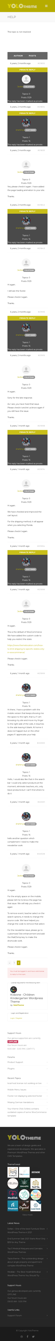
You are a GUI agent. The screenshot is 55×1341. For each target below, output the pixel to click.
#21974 (41, 469)
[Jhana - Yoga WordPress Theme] (24, 1195)
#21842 (41, 205)
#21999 (41, 673)
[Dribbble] (21, 1336)
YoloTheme (18, 1005)
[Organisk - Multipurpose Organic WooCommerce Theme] (24, 1206)
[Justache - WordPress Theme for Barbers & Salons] (35, 1173)
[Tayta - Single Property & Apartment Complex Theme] (35, 1184)
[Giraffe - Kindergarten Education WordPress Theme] (35, 1195)
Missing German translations (20, 1102)
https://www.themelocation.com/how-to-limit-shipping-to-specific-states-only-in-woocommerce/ (26, 649)
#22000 (41, 743)
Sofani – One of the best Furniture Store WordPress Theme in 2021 (26, 1231)
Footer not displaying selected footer (24, 1096)
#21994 (41, 546)
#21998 (41, 589)
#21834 (41, 107)
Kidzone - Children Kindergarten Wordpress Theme (26, 998)
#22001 (41, 802)
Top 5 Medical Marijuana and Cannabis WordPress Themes (24, 1250)
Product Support (15, 1062)
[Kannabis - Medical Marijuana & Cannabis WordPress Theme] (24, 1184)
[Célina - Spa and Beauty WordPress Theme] (12, 1184)
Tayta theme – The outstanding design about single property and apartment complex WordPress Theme (25, 1262)
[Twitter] (33, 1336)
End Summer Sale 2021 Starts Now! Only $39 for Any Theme (26, 1240)
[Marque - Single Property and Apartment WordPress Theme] (12, 1173)
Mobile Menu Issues (16, 1089)
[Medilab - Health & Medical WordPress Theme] (12, 1195)
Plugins (10, 1068)
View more (27, 1215)
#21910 (41, 312)
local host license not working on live (24, 1083)
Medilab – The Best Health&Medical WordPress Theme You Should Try (24, 1274)
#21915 (41, 355)
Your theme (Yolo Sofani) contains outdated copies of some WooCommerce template (27, 1112)
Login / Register (16, 1018)
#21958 (41, 426)
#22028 (41, 854)
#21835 (41, 150)
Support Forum (14, 1315)
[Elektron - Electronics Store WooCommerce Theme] (35, 1206)
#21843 (41, 248)
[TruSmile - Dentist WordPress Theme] (24, 1173)
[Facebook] (27, 1336)
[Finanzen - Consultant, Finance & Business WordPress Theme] (12, 1206)
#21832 (41, 63)
